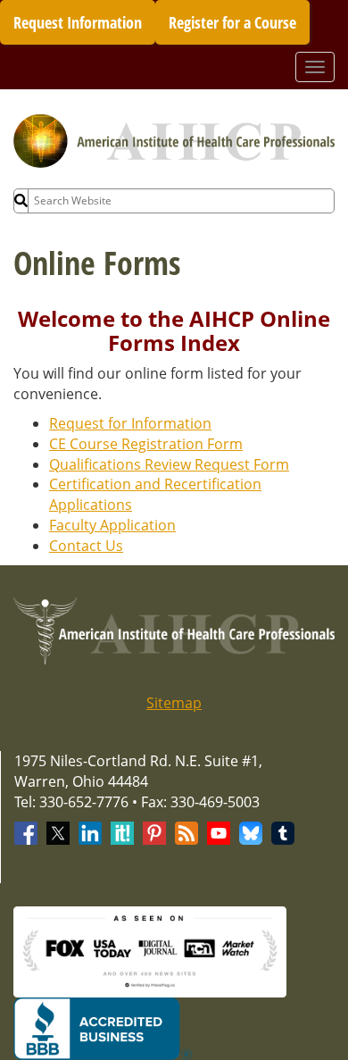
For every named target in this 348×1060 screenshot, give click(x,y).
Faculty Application (112, 525)
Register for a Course (232, 22)
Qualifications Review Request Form (169, 464)
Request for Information (130, 423)
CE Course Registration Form (146, 444)
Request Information (77, 22)
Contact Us (86, 545)
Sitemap (174, 703)
